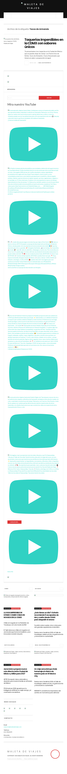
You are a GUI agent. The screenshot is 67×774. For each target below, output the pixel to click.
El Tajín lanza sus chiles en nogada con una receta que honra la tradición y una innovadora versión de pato (17, 632)
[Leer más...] (27, 63)
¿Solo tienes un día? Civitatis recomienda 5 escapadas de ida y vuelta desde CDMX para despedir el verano (46, 616)
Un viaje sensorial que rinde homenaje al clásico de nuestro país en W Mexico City (45, 672)
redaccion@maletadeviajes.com (12, 727)
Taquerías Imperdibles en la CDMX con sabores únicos (44, 43)
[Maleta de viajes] (33, 6)
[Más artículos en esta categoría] (31, 589)
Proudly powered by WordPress (14, 759)
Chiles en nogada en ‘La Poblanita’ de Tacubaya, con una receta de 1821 (16, 624)
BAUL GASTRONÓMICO (45, 62)
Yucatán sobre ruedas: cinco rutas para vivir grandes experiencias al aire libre (47, 626)
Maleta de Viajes (16, 608)
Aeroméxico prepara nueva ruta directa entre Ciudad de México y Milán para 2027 (16, 671)
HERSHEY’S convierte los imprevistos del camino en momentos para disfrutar (47, 692)
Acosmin (36, 759)
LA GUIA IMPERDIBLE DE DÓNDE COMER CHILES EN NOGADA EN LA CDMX (14, 615)
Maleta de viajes (24, 751)
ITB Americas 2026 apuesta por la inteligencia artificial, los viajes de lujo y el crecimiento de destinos (17, 690)
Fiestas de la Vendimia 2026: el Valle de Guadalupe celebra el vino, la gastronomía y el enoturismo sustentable (48, 634)
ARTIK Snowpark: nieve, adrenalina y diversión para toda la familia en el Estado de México (18, 681)
